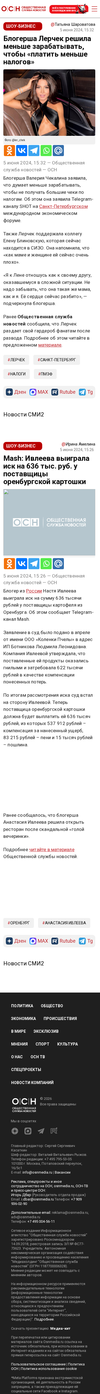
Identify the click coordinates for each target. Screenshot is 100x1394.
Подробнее (44, 1319)
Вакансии (63, 1172)
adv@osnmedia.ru (25, 1217)
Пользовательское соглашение (38, 1364)
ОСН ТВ (38, 1057)
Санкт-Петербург (58, 360)
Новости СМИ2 (23, 414)
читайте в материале (51, 849)
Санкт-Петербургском (63, 206)
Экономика (23, 1018)
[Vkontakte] (21, 150)
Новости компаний (32, 1082)
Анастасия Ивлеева (65, 923)
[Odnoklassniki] (9, 150)
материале (50, 345)
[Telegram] (33, 150)
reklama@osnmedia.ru (70, 1212)
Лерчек (17, 360)
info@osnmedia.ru (37, 1172)
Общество (52, 1006)
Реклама (20, 760)
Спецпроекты (26, 1069)
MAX (43, 392)
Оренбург (20, 923)
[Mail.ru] (58, 150)
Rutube (68, 392)
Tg (90, 392)
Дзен (20, 392)
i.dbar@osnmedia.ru (37, 1199)
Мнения (19, 1044)
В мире (18, 1031)
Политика (22, 1006)
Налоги (18, 374)
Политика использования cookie (49, 1369)
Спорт (42, 1044)
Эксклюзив (46, 1031)
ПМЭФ (46, 374)
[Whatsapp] (46, 150)
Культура (67, 1044)
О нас (17, 1057)
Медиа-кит (60, 1328)
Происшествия (60, 1018)
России (34, 591)
